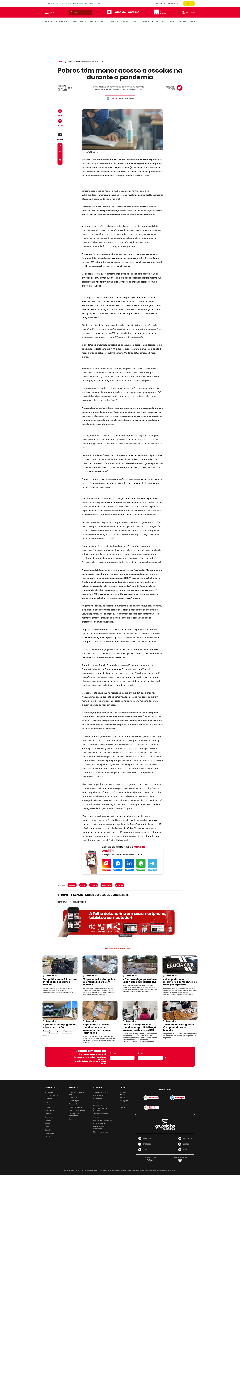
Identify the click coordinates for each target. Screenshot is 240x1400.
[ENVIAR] (165, 1058)
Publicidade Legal (100, 1123)
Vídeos (47, 1136)
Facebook (124, 1104)
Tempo (96, 1117)
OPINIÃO (171, 22)
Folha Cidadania (75, 1107)
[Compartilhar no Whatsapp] (60, 160)
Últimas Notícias (51, 1095)
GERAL (163, 22)
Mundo (47, 1123)
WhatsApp (49, 1092)
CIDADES (74, 22)
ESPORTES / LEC (114, 22)
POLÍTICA (146, 22)
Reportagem (74, 1101)
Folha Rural (49, 1133)
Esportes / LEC (50, 1110)
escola (93, 885)
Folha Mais (73, 1097)
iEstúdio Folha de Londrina (100, 1109)
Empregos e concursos (50, 1103)
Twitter (122, 1107)
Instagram (124, 1101)
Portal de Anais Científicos (99, 1128)
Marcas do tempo (100, 1132)
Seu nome (113, 1053)
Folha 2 (48, 1114)
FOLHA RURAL (182, 22)
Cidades (48, 1099)
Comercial (97, 1099)
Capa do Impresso (100, 1092)
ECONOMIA (135, 22)
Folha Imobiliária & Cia (76, 1093)
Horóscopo (97, 1105)
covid (83, 885)
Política (48, 1120)
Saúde (47, 1107)
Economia (49, 1117)
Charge (96, 1102)
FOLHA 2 (125, 22)
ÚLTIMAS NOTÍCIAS (62, 22)
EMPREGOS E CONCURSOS (89, 22)
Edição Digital (98, 1095)
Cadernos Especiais (77, 1110)
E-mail (140, 1053)
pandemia (106, 885)
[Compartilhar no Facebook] (60, 146)
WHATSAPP (48, 22)
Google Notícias (123, 1093)
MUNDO (155, 22)
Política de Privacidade (102, 1120)
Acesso (72, 885)
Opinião (48, 1130)
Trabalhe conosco (100, 1114)
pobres (119, 885)
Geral (60, 62)
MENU (52, 12)
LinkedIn (123, 1097)
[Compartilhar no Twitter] (60, 156)
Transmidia (73, 1104)
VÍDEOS (192, 22)
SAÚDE (103, 22)
